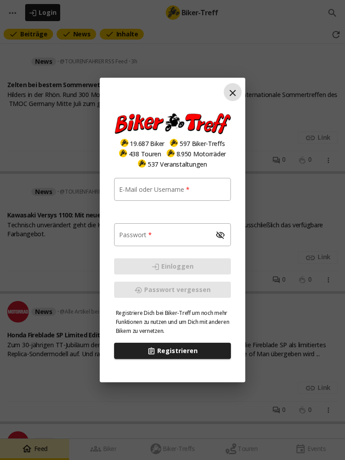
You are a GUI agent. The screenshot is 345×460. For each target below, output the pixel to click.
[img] (124, 143)
